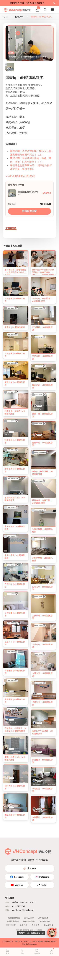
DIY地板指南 (43, 918)
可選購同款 (10, 228)
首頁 (5, 16)
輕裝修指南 (11, 925)
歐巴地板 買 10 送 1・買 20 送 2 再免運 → (27, 3)
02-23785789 (18, 906)
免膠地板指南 (29, 921)
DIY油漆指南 (44, 921)
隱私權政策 (48, 925)
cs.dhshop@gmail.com (22, 910)
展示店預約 (29, 918)
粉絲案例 (19, 16)
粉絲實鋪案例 (14, 918)
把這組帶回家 (29, 211)
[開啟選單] (52, 9)
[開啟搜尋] (45, 9)
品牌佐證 (24, 925)
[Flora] (52, 932)
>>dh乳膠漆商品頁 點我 (20, 176)
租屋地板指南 (13, 921)
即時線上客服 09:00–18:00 (24, 902)
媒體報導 (35, 925)
